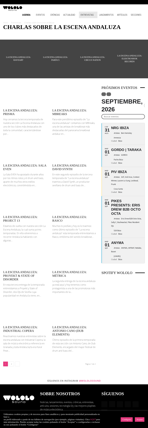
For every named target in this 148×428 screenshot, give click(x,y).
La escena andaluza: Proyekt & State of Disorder (20, 275)
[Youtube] (143, 2)
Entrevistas (87, 14)
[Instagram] (124, 2)
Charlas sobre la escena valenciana (83, 33)
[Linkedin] (128, 2)
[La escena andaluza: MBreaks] (74, 96)
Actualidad (69, 14)
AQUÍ (93, 419)
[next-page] (17, 364)
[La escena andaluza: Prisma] (25, 96)
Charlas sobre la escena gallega (51, 33)
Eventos (40, 14)
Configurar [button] (126, 419)
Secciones (136, 14)
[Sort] (109, 94)
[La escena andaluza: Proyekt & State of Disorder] (25, 257)
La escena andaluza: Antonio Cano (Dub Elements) (69, 330)
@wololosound (90, 380)
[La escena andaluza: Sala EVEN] (25, 151)
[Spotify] (133, 2)
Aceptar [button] (140, 419)
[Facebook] (119, 2)
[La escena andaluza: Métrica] (74, 257)
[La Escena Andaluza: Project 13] (25, 202)
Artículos (122, 14)
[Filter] (103, 94)
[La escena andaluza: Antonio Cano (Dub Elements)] (74, 313)
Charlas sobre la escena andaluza (19, 33)
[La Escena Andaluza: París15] (55, 59)
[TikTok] (138, 2)
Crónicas (55, 14)
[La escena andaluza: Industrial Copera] (25, 313)
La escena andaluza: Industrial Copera (20, 329)
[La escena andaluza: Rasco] (74, 202)
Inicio (5, 22)
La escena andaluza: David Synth (69, 167)
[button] (115, 2)
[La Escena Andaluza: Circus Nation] (92, 59)
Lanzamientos (106, 14)
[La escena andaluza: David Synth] (74, 151)
